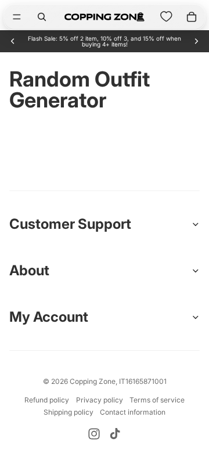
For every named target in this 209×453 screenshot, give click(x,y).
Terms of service (157, 400)
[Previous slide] (13, 41)
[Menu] (16, 16)
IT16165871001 (143, 381)
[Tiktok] (115, 434)
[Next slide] (196, 41)
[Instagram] (94, 434)
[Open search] (42, 17)
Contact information (132, 412)
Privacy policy (99, 400)
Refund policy (46, 400)
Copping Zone (93, 381)
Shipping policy (68, 412)
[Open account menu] (140, 17)
